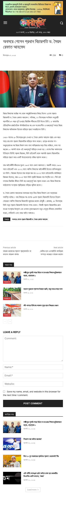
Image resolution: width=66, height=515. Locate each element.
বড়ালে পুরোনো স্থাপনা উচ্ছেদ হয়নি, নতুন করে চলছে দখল (42, 289)
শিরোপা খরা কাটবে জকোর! (32, 439)
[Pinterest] (30, 63)
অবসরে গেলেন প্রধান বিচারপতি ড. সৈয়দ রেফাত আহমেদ (29, 219)
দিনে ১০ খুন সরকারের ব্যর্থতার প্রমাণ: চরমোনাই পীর (41, 456)
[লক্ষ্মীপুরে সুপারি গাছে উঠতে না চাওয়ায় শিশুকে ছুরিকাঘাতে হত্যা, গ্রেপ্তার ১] (12, 277)
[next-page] (10, 322)
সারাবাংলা (7, 282)
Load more (32, 489)
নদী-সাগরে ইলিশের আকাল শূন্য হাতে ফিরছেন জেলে (40, 305)
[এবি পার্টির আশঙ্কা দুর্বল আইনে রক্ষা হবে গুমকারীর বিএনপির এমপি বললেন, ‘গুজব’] (12, 478)
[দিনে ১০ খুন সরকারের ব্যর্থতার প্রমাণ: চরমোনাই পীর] (12, 461)
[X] (23, 63)
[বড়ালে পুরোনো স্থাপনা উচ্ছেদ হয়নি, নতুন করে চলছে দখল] (12, 294)
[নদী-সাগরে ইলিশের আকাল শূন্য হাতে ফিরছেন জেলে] (12, 310)
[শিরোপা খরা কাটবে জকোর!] (12, 444)
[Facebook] (16, 63)
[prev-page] (5, 322)
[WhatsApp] (37, 63)
